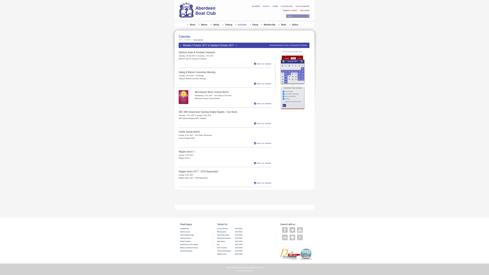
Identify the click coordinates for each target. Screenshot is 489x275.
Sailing (287, 99)
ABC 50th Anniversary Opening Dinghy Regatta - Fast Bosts (208, 111)
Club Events (288, 91)
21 (299, 76)
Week (293, 58)
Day (300, 58)
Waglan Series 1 (187, 151)
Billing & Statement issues (189, 248)
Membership (184, 229)
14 (299, 74)
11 (289, 74)
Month (287, 58)
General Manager (186, 251)
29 (302, 79)
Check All (288, 101)
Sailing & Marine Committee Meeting (197, 72)
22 (302, 76)
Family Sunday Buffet (189, 131)
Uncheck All (296, 101)
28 (299, 79)
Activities (188, 39)
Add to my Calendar (264, 64)
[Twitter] (292, 230)
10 (286, 74)
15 (302, 74)
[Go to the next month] (301, 61)
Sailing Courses (185, 238)
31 (286, 82)
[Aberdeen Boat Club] (197, 10)
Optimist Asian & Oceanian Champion (197, 52)
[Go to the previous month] (283, 61)
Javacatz (249, 271)
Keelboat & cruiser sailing (189, 244)
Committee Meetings (291, 94)
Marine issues (185, 232)
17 (286, 76)
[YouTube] (300, 230)
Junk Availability (290, 96)
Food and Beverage (187, 235)
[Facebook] (285, 230)
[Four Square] (292, 237)
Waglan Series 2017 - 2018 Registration (198, 171)
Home (181, 39)
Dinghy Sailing (185, 241)
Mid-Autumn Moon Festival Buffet (212, 92)
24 (286, 79)
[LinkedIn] (285, 237)
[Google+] (300, 237)
